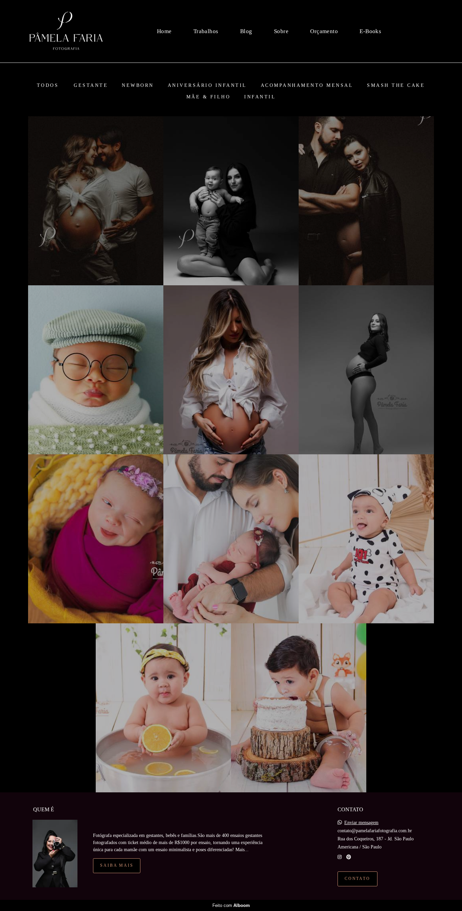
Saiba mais (116, 865)
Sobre (281, 31)
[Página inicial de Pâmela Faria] (66, 31)
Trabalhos (205, 31)
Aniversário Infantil (207, 85)
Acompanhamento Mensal (307, 85)
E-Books (370, 31)
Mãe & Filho (208, 97)
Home (164, 31)
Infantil (260, 97)
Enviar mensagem (361, 822)
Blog (246, 31)
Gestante (91, 85)
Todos (48, 85)
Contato (357, 879)
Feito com (231, 905)
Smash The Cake (396, 85)
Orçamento (324, 31)
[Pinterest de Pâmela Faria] (348, 857)
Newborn (138, 85)
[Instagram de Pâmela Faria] (340, 857)
